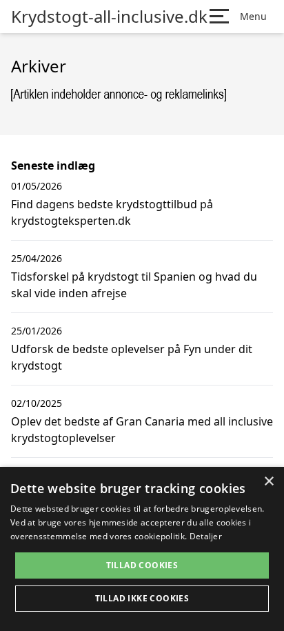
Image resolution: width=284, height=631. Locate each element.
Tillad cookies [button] (142, 565)
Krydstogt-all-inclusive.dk (109, 17)
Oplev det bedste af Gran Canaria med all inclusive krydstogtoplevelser (142, 429)
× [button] (268, 482)
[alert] (142, 549)
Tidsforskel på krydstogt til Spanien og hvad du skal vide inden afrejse (134, 285)
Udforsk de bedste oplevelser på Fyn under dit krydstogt (131, 357)
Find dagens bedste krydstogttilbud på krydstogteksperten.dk (112, 212)
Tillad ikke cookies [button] (142, 598)
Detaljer (206, 536)
